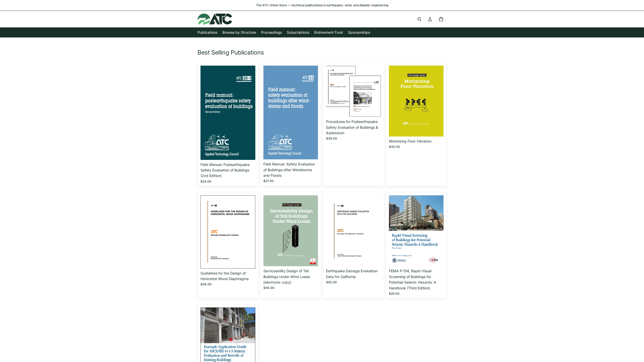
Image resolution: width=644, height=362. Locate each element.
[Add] (247, 152)
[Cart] (441, 19)
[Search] (419, 19)
